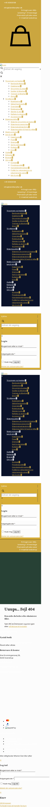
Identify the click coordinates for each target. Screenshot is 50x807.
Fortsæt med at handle (10, 805)
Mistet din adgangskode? (11, 788)
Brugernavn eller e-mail (11, 770)
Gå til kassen (5, 803)
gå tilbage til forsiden (18, 626)
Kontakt (8, 751)
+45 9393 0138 (6, 662)
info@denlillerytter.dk (9, 666)
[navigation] (25, 799)
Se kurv (23, 805)
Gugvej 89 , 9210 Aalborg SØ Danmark (16, 642)
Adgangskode (7, 778)
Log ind (15, 784)
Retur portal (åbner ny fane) (17, 749)
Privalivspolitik (11, 741)
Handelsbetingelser (14, 739)
